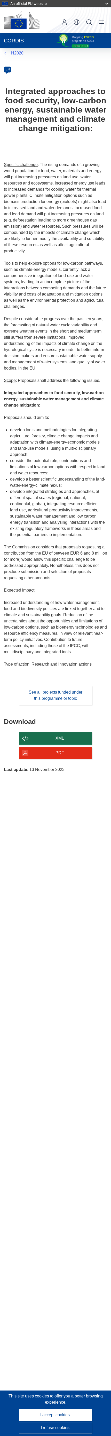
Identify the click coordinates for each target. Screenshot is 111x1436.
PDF (60, 753)
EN (7, 69)
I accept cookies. (55, 1415)
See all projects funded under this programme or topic (55, 695)
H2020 (17, 53)
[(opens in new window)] (21, 20)
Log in (64, 22)
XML (60, 738)
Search (89, 22)
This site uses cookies (29, 1396)
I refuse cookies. (55, 1427)
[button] (76, 22)
